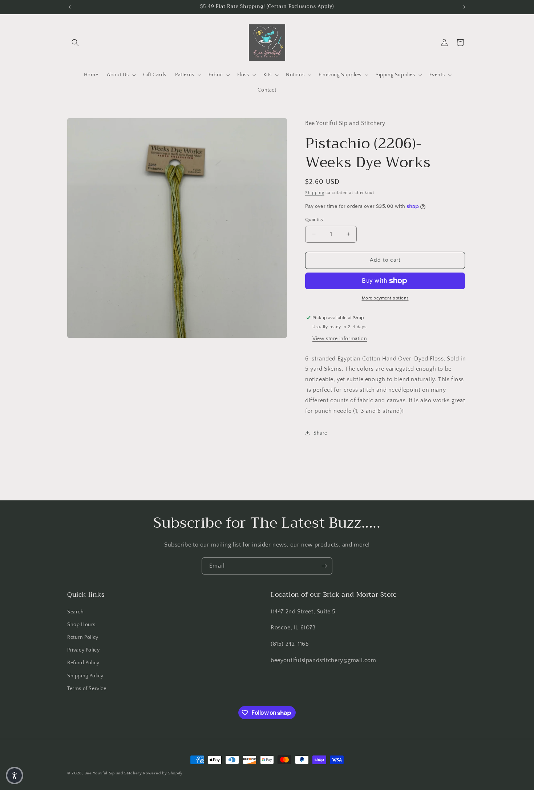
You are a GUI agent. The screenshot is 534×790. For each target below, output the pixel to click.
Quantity (314, 219)
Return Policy (82, 637)
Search (75, 612)
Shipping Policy (85, 676)
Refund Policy (83, 663)
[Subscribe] (324, 566)
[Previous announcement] (70, 7)
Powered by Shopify (163, 773)
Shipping (314, 192)
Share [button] (320, 433)
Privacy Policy (83, 650)
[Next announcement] (464, 7)
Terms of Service (86, 689)
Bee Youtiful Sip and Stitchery (113, 773)
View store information (339, 339)
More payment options (385, 298)
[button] (75, 43)
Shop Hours (81, 625)
